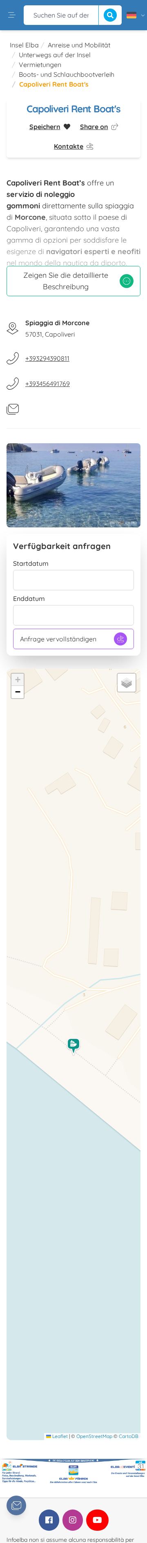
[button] (74, 1047)
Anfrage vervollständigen (58, 639)
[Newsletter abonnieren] (16, 1505)
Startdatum (31, 563)
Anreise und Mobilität (79, 45)
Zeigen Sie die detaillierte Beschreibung (65, 280)
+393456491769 (47, 384)
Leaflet (59, 1436)
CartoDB (128, 1436)
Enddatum (29, 598)
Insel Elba (24, 45)
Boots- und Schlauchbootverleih (66, 74)
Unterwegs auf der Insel (55, 55)
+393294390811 (47, 358)
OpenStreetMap (94, 1436)
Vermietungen (40, 64)
